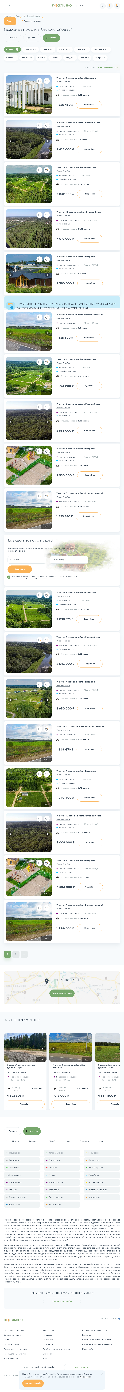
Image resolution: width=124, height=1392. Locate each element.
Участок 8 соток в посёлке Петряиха (75, 257)
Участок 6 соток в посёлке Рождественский (79, 315)
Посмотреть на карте (62, 993)
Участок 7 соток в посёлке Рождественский (79, 905)
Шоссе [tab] (15, 1141)
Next (117, 1141)
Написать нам (81, 1367)
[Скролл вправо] (47, 96)
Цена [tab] (67, 1141)
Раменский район (62, 1072)
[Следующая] (24, 954)
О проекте (48, 1344)
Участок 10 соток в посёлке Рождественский (80, 727)
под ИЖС (27, 58)
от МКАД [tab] (50, 1141)
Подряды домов (11, 1344)
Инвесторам (48, 1330)
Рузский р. (12, 49)
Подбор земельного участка (56, 1349)
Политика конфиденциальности (97, 1340)
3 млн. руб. (30, 49)
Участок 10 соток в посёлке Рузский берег (78, 816)
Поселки (13, 38)
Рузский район (63, 82)
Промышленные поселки (15, 1349)
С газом (11, 58)
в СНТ (41, 58)
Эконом (85, 58)
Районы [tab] (32, 1141)
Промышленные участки (15, 1354)
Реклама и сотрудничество (95, 1330)
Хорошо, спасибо (33, 1383)
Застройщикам (11, 1358)
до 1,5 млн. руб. (100, 49)
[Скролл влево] (10, 96)
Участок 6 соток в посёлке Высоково (76, 78)
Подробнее (89, 104)
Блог (45, 1358)
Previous (6, 1141)
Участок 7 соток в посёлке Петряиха (75, 449)
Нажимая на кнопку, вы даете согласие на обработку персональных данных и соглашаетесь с (44, 578)
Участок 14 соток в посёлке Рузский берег (78, 212)
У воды (70, 58)
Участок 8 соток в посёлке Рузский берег (78, 123)
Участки (53, 38)
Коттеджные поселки (14, 1330)
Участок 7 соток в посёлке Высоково (76, 167)
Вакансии (47, 1354)
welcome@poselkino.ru (47, 1367)
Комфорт (100, 58)
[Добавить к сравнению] (39, 81)
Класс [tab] (102, 1141)
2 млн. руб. (81, 49)
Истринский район (17, 1072)
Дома (33, 38)
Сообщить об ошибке (62, 1301)
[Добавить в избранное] (47, 81)
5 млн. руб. (47, 49)
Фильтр (10, 21)
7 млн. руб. (64, 49)
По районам (48, 1340)
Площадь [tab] (84, 1141)
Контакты (86, 1335)
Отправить (20, 569)
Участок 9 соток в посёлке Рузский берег (78, 404)
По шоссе (47, 1335)
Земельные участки (13, 1335)
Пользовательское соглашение (97, 1344)
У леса (55, 58)
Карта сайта (88, 1349)
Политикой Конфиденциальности (40, 579)
